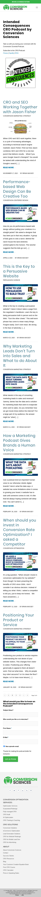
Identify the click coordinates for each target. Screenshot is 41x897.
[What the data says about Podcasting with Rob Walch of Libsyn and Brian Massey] (20, 467)
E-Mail (5, 737)
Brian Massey (28, 173)
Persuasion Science (11, 280)
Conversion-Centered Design (15, 200)
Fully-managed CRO (10, 811)
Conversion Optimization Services (15, 800)
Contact (5, 853)
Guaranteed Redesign (10, 808)
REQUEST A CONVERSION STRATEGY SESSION (20, 2)
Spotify (11, 53)
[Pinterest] (18, 792)
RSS (17, 53)
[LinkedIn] (22, 792)
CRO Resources (8, 858)
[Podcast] (31, 792)
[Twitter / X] (14, 792)
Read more (8, 167)
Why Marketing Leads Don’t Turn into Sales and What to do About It (20, 356)
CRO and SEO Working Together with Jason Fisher (20, 107)
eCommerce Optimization (11, 831)
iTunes (5, 53)
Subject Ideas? (8, 710)
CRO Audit (6, 814)
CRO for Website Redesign (12, 836)
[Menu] (37, 7)
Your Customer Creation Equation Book (16, 864)
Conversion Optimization (13, 548)
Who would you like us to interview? (15, 719)
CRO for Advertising (9, 842)
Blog (4, 861)
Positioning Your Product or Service (18, 620)
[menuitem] (37, 7)
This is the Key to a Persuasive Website (19, 271)
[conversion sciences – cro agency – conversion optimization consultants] (17, 7)
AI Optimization (8, 817)
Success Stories (8, 856)
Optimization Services (10, 806)
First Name (7, 728)
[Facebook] (10, 792)
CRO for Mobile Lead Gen (11, 839)
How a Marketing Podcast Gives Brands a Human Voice (19, 443)
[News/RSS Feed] (27, 792)
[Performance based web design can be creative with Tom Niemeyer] (20, 213)
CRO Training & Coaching (11, 820)
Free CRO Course (9, 867)
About (6, 847)
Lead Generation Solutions (11, 834)
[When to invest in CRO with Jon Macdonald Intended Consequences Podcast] (20, 561)
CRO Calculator (8, 870)
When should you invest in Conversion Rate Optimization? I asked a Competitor (19, 532)
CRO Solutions (10, 824)
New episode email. (12, 746)
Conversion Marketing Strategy (17, 116)
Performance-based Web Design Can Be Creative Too (17, 189)
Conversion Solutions (10, 828)
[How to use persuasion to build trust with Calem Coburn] (20, 293)
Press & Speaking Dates (11, 873)
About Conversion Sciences (12, 850)
